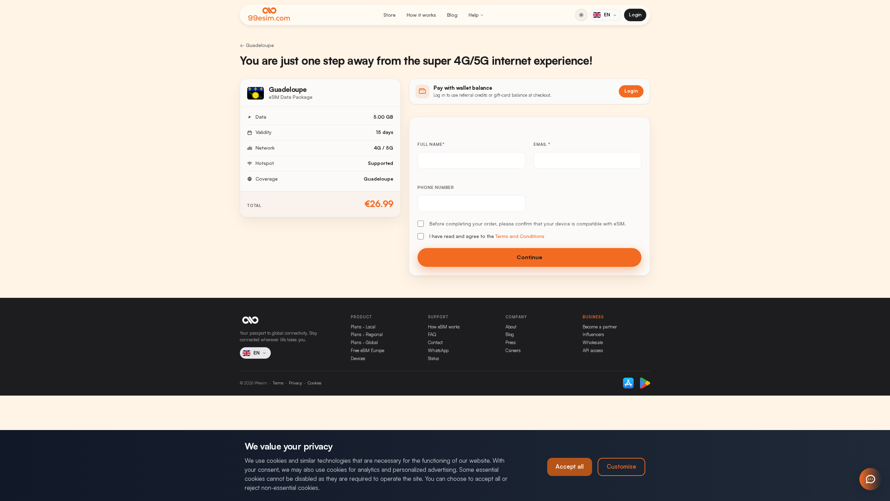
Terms (278, 383)
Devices (358, 358)
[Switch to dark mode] (581, 15)
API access (593, 350)
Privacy (295, 383)
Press (510, 342)
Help (474, 15)
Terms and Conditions (519, 236)
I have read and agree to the (486, 236)
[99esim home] (269, 15)
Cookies (314, 383)
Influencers (593, 334)
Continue (529, 257)
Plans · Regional (367, 334)
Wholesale (593, 342)
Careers (513, 350)
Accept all (570, 466)
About (510, 326)
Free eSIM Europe (367, 350)
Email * (542, 144)
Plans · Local (363, 326)
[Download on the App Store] (628, 383)
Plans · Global (364, 342)
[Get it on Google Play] (645, 383)
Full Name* (431, 144)
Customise (621, 466)
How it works (421, 15)
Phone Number (436, 187)
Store (389, 15)
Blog (452, 15)
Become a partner (600, 326)
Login (635, 14)
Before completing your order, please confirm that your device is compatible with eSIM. (527, 223)
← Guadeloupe (257, 45)
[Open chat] (870, 479)
